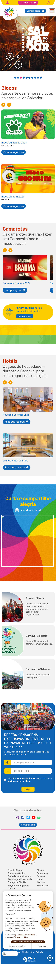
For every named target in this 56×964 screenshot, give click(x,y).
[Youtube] (33, 817)
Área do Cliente (35, 598)
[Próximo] (9, 105)
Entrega (41, 876)
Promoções (42, 885)
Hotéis (40, 879)
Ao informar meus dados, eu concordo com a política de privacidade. (30, 779)
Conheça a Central (17, 873)
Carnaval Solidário (36, 635)
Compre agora (24, 316)
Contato (11, 888)
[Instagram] (17, 817)
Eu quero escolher (17, 946)
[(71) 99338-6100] (48, 2)
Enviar (27, 789)
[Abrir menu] (52, 10)
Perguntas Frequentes (18, 885)
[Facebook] (22, 817)
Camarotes (42, 873)
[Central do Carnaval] (27, 541)
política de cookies (19, 937)
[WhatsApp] (39, 817)
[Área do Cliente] (8, 2)
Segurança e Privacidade (20, 879)
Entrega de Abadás (17, 882)
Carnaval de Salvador (38, 669)
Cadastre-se (26, 2)
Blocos (40, 870)
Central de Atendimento (19, 876)
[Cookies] (10, 953)
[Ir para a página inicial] (9, 20)
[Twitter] (28, 817)
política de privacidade (25, 934)
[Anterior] (3, 105)
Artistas (41, 882)
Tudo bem (42, 946)
